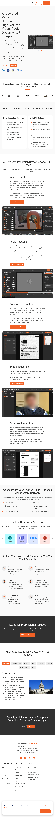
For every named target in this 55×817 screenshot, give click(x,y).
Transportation (19, 786)
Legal (33, 663)
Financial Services (24, 667)
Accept (45, 811)
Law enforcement (20, 783)
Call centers (41, 663)
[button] (32, 3)
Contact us (46, 3)
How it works (5, 778)
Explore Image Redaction (17, 383)
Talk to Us (13, 65)
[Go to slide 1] (38, 50)
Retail (33, 667)
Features (4, 770)
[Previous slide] (2, 538)
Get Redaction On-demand (27, 634)
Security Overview (33, 770)
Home (3, 767)
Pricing (4, 775)
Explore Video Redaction (17, 201)
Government (6, 663)
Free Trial (38, 3)
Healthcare (26, 663)
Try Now (5, 65)
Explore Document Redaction (18, 327)
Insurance (49, 663)
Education (18, 770)
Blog (3, 772)
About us (4, 781)
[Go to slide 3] (41, 50)
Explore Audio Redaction (17, 264)
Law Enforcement (16, 663)
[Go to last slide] (2, 96)
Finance (17, 772)
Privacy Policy (6, 783)
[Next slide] (52, 96)
